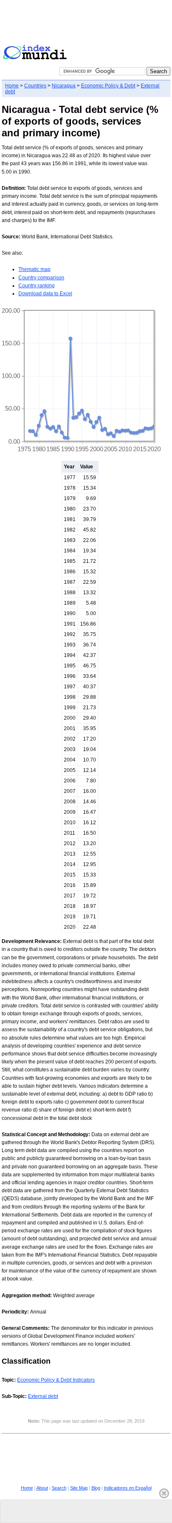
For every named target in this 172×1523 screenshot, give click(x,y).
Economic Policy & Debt (108, 86)
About (42, 1487)
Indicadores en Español (128, 1487)
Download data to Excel (45, 293)
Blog (95, 1487)
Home (12, 86)
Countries (35, 86)
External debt (43, 1396)
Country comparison (41, 278)
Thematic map (34, 269)
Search (59, 1487)
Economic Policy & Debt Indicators (56, 1380)
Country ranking (36, 286)
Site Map (79, 1487)
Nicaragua (64, 86)
